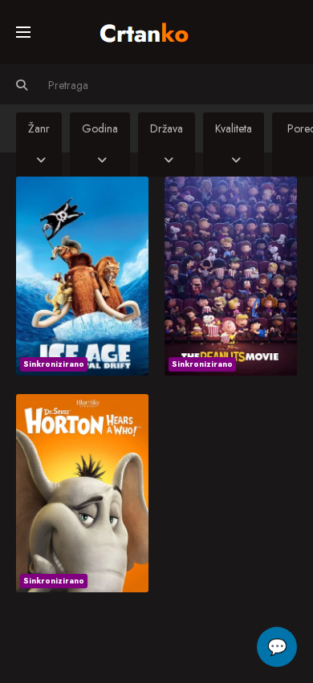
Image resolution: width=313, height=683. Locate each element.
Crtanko (152, 29)
